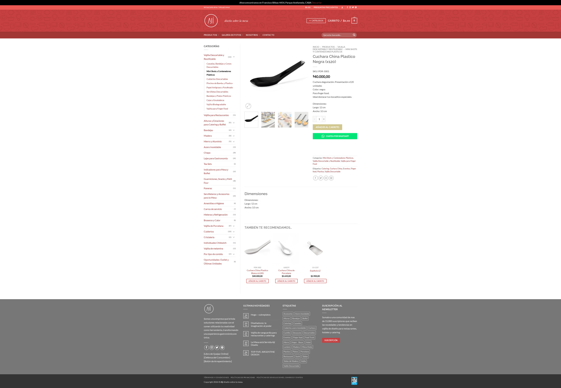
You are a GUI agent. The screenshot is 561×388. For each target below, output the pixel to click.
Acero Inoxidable (212, 147)
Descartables (309, 333)
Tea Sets (208, 163)
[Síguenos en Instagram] (350, 7)
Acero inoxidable (302, 314)
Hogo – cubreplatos (261, 314)
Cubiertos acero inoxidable (295, 328)
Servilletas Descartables (217, 91)
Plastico (320, 171)
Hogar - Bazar (297, 342)
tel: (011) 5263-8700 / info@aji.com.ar (217, 7)
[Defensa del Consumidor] (217, 357)
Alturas (287, 318)
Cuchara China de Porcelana (286, 271)
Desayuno (297, 333)
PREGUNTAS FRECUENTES (326, 7)
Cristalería (209, 237)
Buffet (305, 318)
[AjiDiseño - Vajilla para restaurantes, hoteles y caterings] (212, 21)
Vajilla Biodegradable (216, 104)
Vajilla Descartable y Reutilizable (214, 57)
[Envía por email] (326, 178)
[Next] (303, 76)
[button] (342, 21)
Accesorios (288, 314)
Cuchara (311, 328)
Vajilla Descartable (332, 171)
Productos (210, 35)
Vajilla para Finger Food (217, 108)
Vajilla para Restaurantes (216, 115)
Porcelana (305, 351)
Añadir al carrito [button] (257, 281)
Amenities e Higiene (214, 203)
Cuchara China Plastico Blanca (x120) (257, 271)
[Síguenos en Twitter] (353, 7)
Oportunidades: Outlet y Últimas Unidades (216, 261)
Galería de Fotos (231, 35)
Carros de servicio (213, 209)
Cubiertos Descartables (217, 79)
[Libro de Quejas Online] (216, 353)
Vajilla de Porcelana (213, 225)
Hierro (286, 342)
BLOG (307, 7)
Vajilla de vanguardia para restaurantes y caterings (264, 334)
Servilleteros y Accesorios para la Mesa (216, 196)
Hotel (308, 342)
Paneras (208, 188)
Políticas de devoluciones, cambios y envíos (280, 377)
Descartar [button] (317, 2)
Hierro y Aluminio (213, 141)
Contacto (268, 35)
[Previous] (249, 76)
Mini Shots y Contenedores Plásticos (219, 73)
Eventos (346, 168)
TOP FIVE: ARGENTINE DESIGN (263, 353)
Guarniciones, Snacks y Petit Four (218, 180)
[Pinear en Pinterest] (331, 178)
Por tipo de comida (213, 254)
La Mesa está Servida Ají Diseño (263, 343)
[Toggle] (234, 57)
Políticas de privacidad (243, 377)
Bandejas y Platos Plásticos (219, 96)
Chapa (207, 152)
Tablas (305, 356)
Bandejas (208, 130)
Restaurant (288, 356)
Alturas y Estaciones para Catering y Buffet (215, 122)
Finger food (297, 337)
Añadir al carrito (327, 127)
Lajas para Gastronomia (216, 158)
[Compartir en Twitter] (320, 178)
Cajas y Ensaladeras (215, 100)
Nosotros (252, 35)
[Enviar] (354, 35)
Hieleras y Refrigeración (216, 214)
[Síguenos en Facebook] (347, 7)
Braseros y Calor (212, 220)
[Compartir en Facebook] (315, 178)
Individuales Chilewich (215, 242)
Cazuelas (297, 323)
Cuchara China (336, 168)
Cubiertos (209, 231)
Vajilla (303, 361)
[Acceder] (342, 7)
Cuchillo (287, 333)
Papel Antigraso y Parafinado (220, 87)
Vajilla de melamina (213, 248)
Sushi (298, 356)
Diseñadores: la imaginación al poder (261, 324)
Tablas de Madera (291, 361)
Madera (208, 135)
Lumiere (287, 347)
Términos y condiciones (216, 377)
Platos (295, 351)
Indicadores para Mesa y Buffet (216, 171)
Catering (325, 168)
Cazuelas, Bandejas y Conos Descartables (219, 65)
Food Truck (309, 337)
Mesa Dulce (307, 347)
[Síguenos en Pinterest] (356, 7)
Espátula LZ (315, 270)
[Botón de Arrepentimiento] (218, 361)
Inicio (316, 47)
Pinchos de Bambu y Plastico (220, 83)
